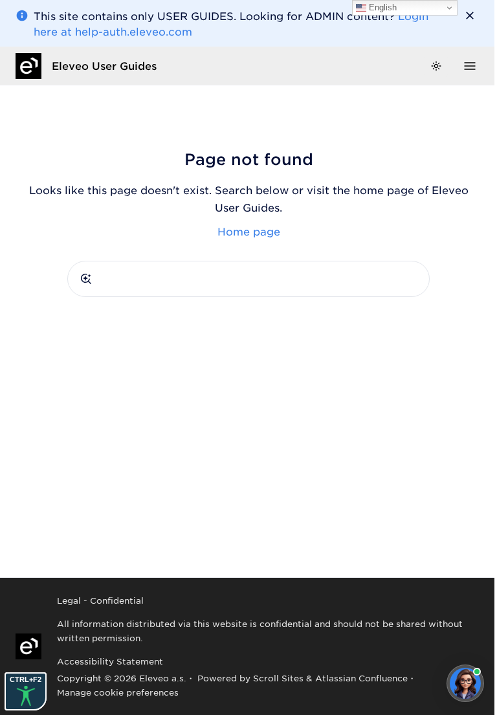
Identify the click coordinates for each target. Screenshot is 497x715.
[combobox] (248, 278)
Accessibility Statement (110, 660)
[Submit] (86, 279)
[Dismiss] (470, 15)
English (381, 7)
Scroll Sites (278, 677)
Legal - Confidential (100, 600)
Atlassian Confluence (361, 677)
